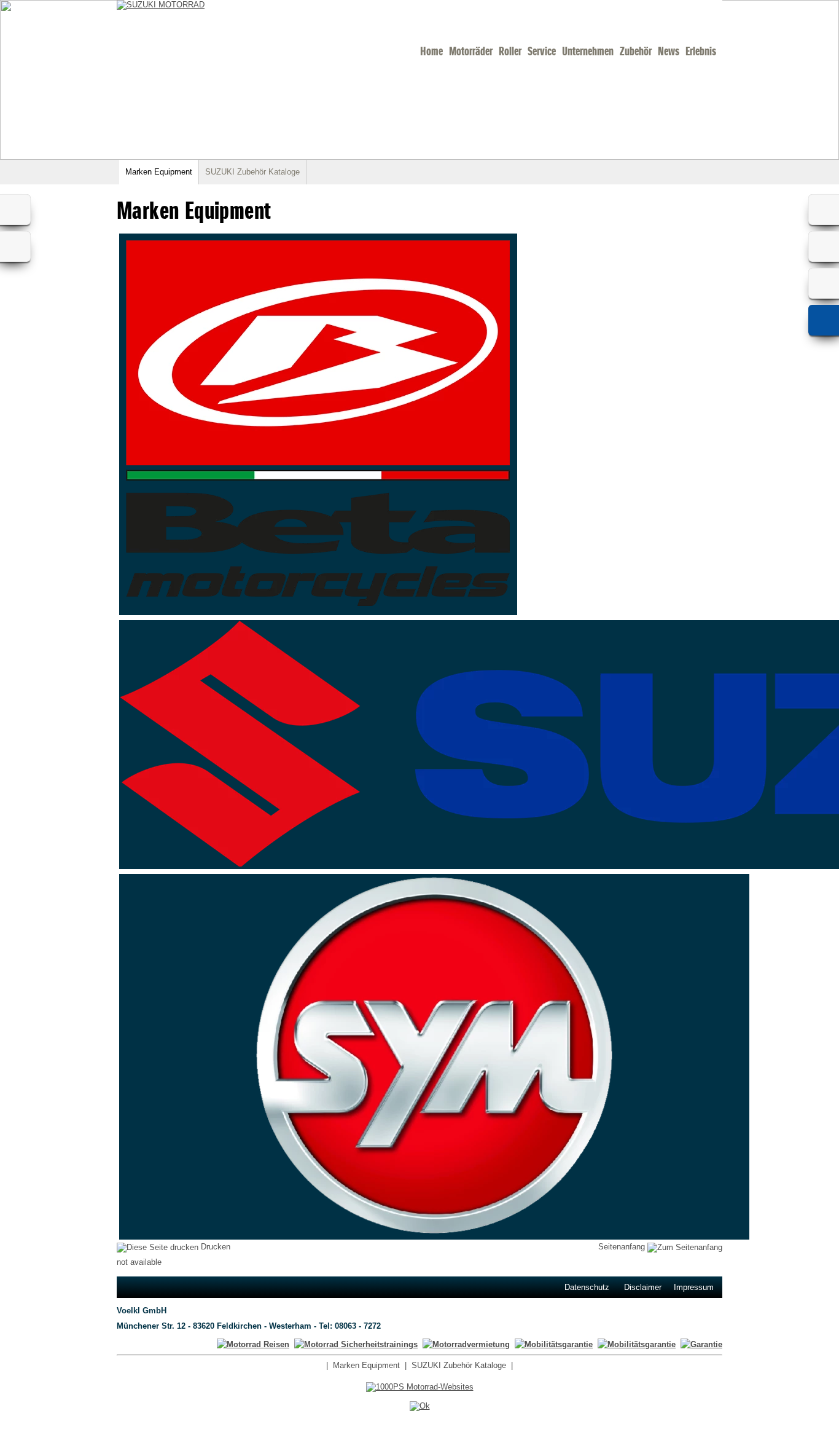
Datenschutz (586, 1287)
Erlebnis (700, 51)
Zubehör (636, 51)
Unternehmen (588, 51)
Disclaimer (642, 1287)
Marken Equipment (158, 171)
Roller (510, 51)
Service (542, 51)
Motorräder (471, 51)
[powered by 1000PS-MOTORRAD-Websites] (420, 1386)
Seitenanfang (622, 1246)
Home (431, 51)
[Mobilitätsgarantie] (637, 1344)
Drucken (214, 1246)
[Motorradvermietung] (466, 1344)
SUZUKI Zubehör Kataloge (252, 171)
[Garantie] (701, 1344)
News (668, 51)
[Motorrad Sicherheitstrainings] (356, 1344)
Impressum (694, 1287)
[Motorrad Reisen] (253, 1344)
